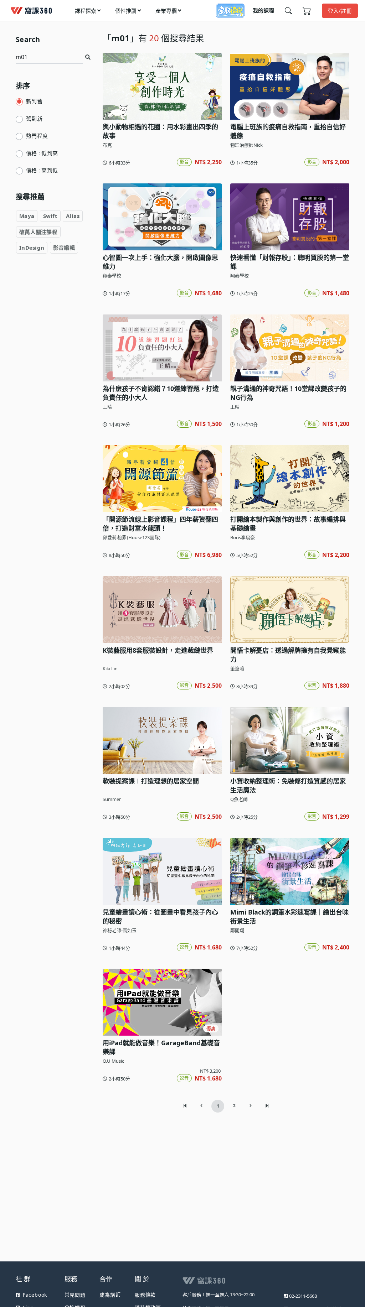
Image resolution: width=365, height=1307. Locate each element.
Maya (26, 215)
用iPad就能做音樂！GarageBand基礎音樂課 (161, 1047)
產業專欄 (166, 10)
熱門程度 (37, 135)
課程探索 (85, 10)
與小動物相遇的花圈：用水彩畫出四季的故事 (160, 131)
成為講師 (109, 1294)
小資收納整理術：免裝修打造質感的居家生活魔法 (288, 785)
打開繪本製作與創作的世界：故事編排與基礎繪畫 (288, 523)
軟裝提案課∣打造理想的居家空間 (151, 781)
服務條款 (145, 1294)
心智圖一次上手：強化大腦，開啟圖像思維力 (160, 262)
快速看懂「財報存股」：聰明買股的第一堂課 (289, 262)
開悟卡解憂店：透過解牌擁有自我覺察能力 (288, 654)
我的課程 (263, 10)
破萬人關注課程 (38, 231)
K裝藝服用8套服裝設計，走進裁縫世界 (158, 650)
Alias (72, 215)
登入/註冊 (340, 10)
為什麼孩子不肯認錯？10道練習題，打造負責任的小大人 (161, 393)
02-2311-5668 (303, 1296)
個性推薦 (126, 10)
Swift (50, 215)
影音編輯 (64, 247)
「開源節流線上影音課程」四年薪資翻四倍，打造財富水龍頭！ (160, 523)
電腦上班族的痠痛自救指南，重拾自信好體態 (288, 131)
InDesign (31, 247)
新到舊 (34, 101)
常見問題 (75, 1294)
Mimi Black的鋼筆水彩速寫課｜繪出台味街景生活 (289, 916)
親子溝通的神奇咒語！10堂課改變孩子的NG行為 (288, 393)
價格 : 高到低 (42, 170)
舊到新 (34, 118)
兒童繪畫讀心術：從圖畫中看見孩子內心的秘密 (160, 916)
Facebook (35, 1294)
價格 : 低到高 (42, 153)
